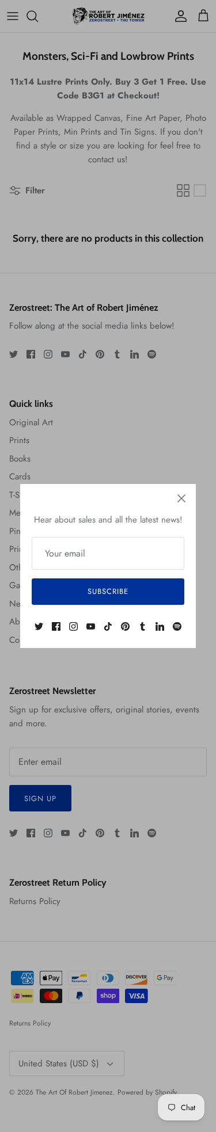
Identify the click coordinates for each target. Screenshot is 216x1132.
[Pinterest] (125, 626)
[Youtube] (90, 626)
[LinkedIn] (160, 626)
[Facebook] (56, 626)
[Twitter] (39, 626)
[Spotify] (177, 626)
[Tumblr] (142, 626)
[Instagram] (73, 626)
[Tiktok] (108, 626)
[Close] (181, 498)
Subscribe (108, 591)
